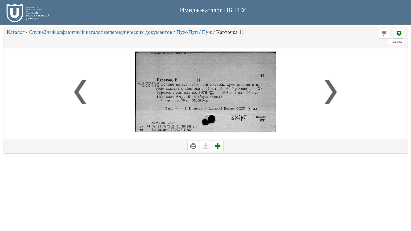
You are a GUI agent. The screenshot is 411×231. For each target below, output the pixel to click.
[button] (384, 33)
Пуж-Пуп (187, 32)
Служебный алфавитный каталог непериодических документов (100, 32)
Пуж (207, 32)
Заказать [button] (396, 42)
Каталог (16, 32)
